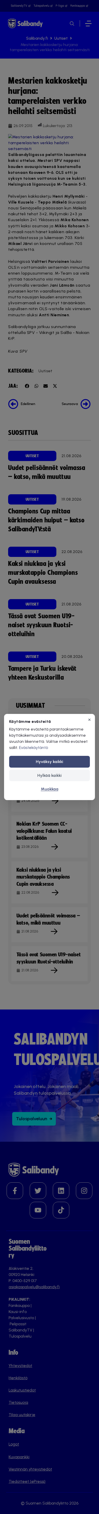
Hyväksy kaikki (49, 761)
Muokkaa (49, 789)
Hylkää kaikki (49, 775)
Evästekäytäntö (33, 747)
